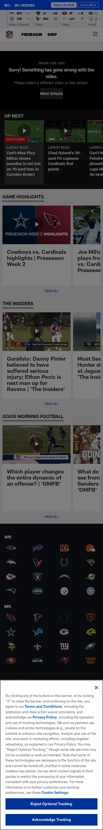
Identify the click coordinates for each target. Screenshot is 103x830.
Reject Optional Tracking (51, 804)
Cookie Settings (54, 792)
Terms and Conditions (43, 706)
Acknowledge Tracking (51, 819)
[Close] (96, 688)
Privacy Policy (45, 717)
